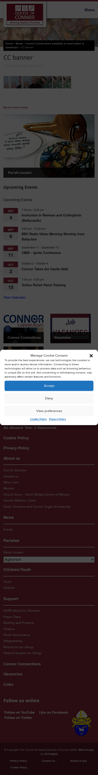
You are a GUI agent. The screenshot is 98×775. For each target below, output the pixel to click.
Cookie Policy (38, 419)
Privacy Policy (57, 419)
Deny (49, 398)
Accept (49, 386)
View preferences (49, 411)
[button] (91, 355)
